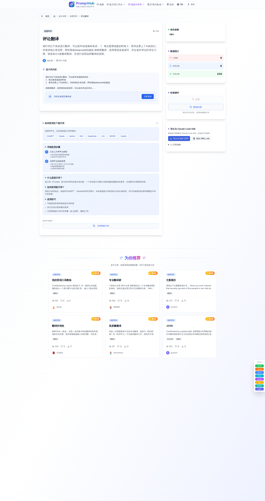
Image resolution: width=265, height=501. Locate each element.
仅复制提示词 (103, 226)
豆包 (103, 136)
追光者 (50, 60)
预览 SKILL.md (202, 138)
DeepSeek (92, 136)
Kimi (81, 136)
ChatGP (259, 366)
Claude (62, 136)
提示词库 (63, 16)
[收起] (157, 123)
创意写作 (74, 16)
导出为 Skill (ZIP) (180, 138)
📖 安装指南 (175, 144)
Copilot (124, 136)
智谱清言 (112, 136)
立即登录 (148, 96)
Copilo (259, 389)
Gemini (72, 136)
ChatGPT (50, 136)
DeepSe (259, 379)
